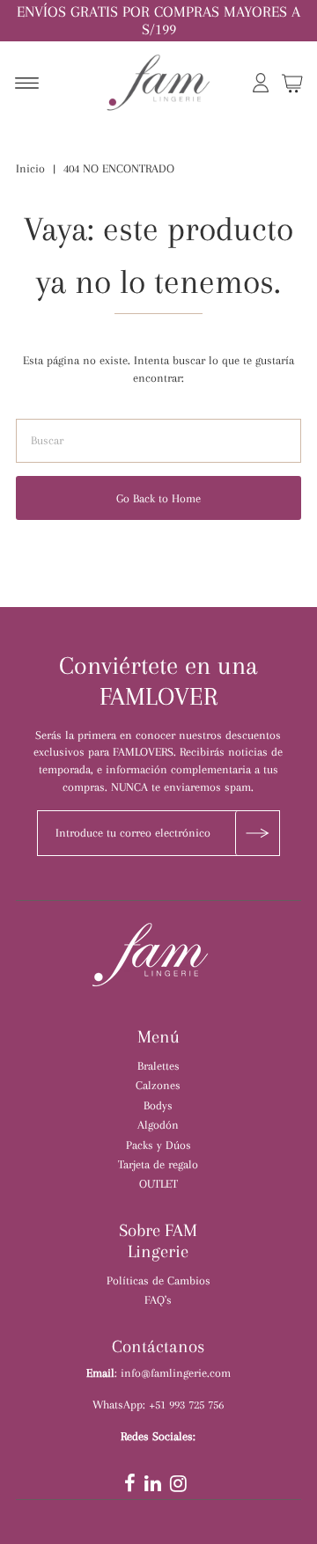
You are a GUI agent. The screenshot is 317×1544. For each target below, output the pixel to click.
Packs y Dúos (158, 1145)
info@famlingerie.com (176, 1372)
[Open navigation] (26, 85)
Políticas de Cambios (158, 1280)
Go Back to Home (158, 498)
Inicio (30, 168)
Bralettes (158, 1065)
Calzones (158, 1085)
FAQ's (158, 1299)
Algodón (158, 1124)
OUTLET (158, 1183)
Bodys (158, 1105)
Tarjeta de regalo (158, 1164)
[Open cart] (292, 85)
